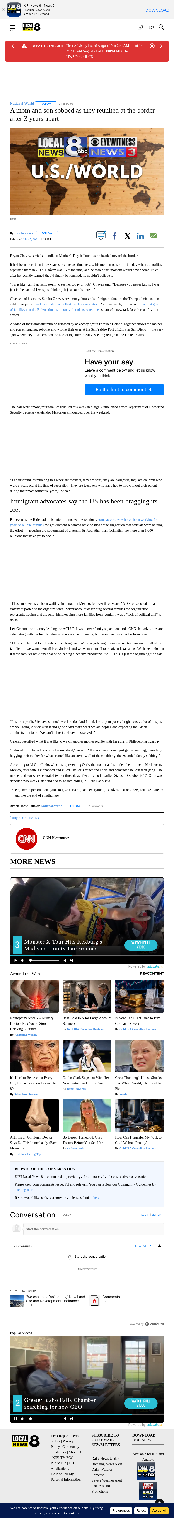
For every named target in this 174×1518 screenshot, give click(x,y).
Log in (145, 1214)
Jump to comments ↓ (24, 818)
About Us (75, 1452)
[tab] (22, 1246)
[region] (87, 1269)
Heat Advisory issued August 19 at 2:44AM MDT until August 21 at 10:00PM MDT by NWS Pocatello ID (97, 51)
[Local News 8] (37, 27)
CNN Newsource (24, 233)
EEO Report (60, 1436)
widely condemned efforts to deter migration (67, 304)
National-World (52, 806)
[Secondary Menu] (16, 27)
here (96, 1197)
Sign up (156, 1214)
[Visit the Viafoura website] (154, 1324)
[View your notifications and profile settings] (159, 1245)
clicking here (24, 1190)
